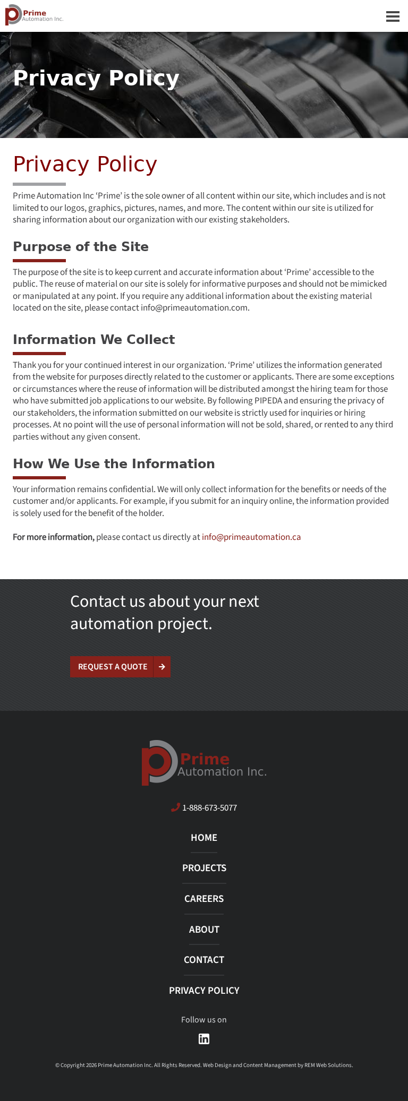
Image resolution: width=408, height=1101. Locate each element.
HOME (204, 838)
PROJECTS (204, 868)
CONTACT (204, 960)
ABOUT (204, 930)
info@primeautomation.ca (251, 537)
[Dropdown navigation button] (392, 16)
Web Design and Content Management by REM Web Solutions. (278, 1065)
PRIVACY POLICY (204, 991)
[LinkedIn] (204, 1038)
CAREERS (204, 899)
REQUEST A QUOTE (113, 667)
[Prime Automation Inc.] (204, 14)
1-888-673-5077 (209, 807)
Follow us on (204, 1020)
